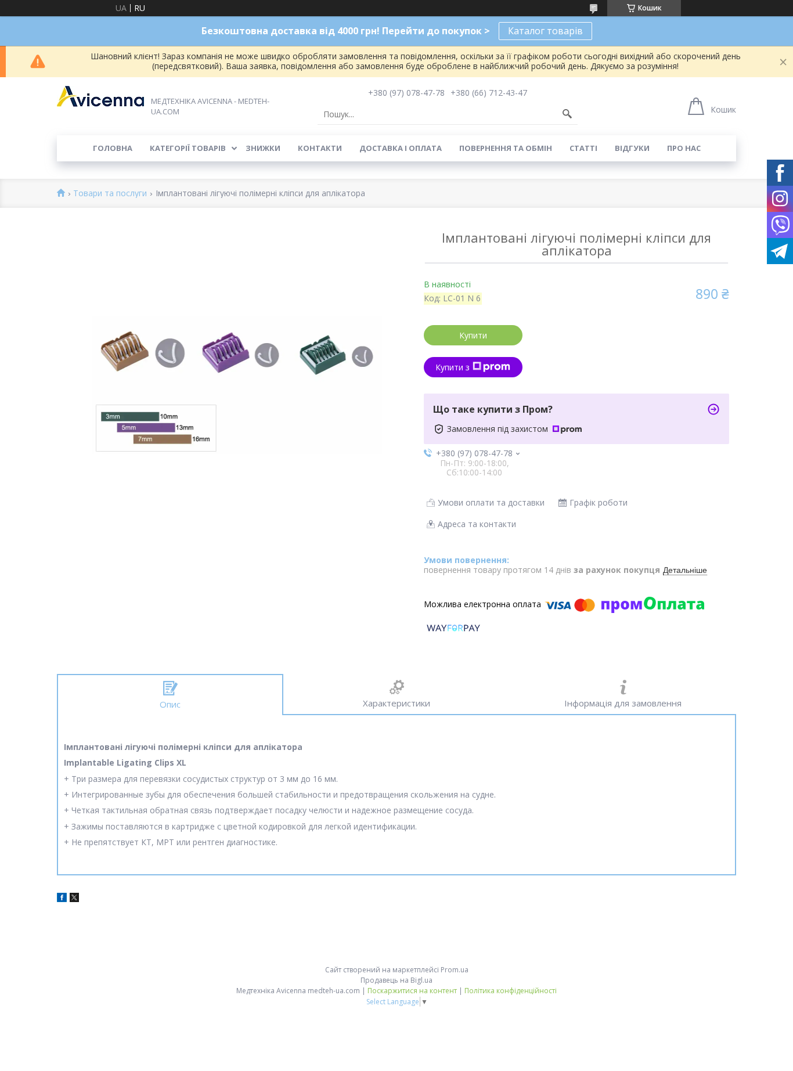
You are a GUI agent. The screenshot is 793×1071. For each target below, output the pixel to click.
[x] (74, 898)
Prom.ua (454, 970)
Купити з (452, 367)
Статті (583, 148)
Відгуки (632, 148)
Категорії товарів (188, 148)
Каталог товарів (545, 30)
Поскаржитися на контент (412, 991)
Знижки (263, 148)
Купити (473, 335)
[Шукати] (567, 114)
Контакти (320, 148)
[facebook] (62, 898)
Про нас (684, 148)
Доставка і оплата (400, 148)
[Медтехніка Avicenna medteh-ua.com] (100, 96)
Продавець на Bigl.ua (396, 980)
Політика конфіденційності (510, 991)
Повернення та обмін (505, 148)
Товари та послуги (110, 194)
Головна (112, 148)
